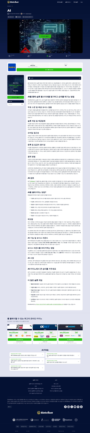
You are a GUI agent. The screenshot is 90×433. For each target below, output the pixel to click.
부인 (38, 431)
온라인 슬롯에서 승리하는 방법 (35, 391)
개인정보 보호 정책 (56, 386)
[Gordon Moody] (56, 420)
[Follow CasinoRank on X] (71, 406)
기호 (36, 386)
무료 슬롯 (75, 2)
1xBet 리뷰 (45, 341)
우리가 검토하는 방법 (56, 388)
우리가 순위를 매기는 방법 (56, 391)
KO (9, 406)
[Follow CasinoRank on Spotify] (78, 406)
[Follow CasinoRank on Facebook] (65, 406)
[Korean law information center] (35, 420)
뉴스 (82, 2)
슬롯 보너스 (68, 2)
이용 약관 (16, 431)
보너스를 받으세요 (49, 69)
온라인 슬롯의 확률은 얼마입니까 (35, 388)
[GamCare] (67, 420)
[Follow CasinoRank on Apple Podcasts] (81, 406)
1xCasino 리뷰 (70, 341)
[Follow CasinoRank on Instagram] (68, 406)
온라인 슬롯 (59, 2)
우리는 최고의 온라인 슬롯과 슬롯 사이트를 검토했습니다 (49, 304)
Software (32, 181)
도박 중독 (48, 431)
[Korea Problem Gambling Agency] (45, 420)
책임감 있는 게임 (61, 431)
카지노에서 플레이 (45, 36)
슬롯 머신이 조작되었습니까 (35, 383)
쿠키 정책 (27, 431)
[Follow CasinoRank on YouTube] (75, 406)
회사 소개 (56, 383)
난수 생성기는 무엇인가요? (35, 393)
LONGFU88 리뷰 (19, 341)
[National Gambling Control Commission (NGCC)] (20, 420)
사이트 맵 (73, 431)
